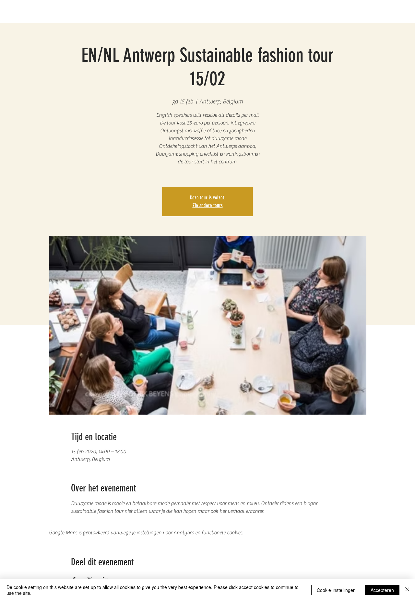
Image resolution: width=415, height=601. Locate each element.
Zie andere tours (208, 205)
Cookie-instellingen (336, 590)
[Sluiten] (407, 590)
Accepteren (382, 590)
